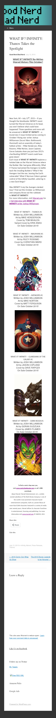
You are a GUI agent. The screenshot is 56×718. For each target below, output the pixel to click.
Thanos (12, 547)
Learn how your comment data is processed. (26, 636)
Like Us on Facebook (18, 648)
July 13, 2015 (30, 54)
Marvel (28, 545)
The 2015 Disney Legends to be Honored (41, 558)
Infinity (23, 545)
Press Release (37, 545)
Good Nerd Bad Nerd (17, 54)
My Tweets (13, 667)
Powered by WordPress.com (20, 704)
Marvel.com (38, 198)
